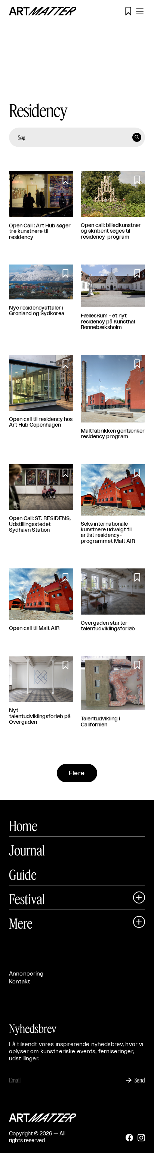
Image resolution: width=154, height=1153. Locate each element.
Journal (27, 850)
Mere (21, 923)
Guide (23, 874)
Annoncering (26, 974)
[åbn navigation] (140, 11)
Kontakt (19, 982)
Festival (27, 898)
